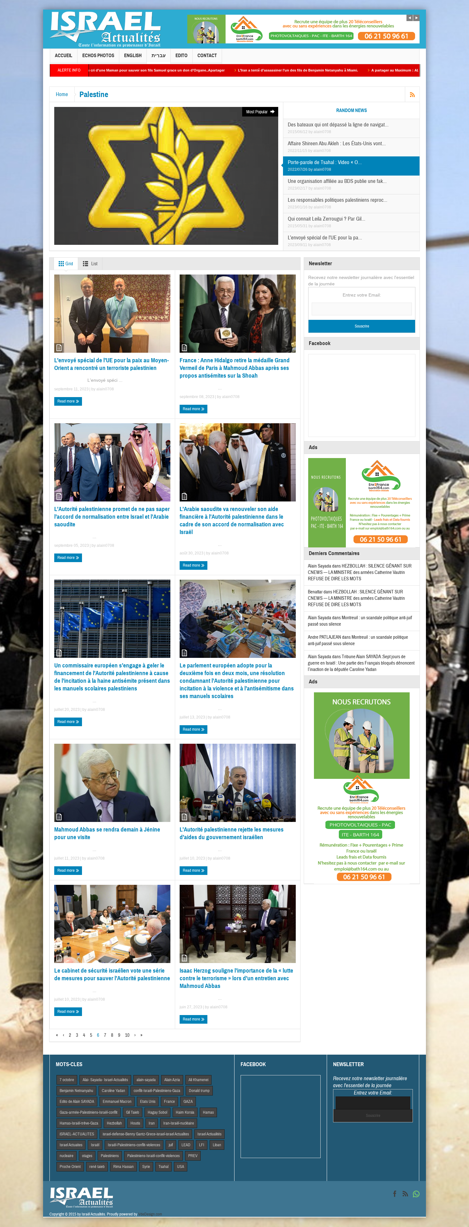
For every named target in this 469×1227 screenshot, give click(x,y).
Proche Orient (70, 1166)
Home (62, 94)
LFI (201, 1145)
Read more (66, 401)
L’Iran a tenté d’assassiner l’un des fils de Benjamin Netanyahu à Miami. (214, 70)
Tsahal (163, 1166)
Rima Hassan (123, 1166)
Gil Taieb (132, 1112)
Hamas (208, 1112)
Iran (152, 1123)
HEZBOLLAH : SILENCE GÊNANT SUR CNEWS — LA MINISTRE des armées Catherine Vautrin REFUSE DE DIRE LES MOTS (360, 572)
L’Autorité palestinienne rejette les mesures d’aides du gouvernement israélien (232, 833)
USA (180, 1166)
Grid (68, 264)
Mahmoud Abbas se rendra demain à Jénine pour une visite (107, 833)
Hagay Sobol (157, 1112)
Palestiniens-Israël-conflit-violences (153, 1155)
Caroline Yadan (113, 1090)
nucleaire (66, 1155)
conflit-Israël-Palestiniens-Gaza (157, 1090)
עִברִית (159, 55)
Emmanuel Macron (117, 1101)
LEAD (186, 1145)
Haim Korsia (185, 1112)
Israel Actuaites (71, 1145)
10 (127, 1035)
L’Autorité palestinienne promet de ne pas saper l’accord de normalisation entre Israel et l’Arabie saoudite (112, 516)
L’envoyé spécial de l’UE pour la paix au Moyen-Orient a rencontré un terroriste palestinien (111, 364)
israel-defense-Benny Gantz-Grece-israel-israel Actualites (146, 1134)
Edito (181, 55)
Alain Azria (172, 1079)
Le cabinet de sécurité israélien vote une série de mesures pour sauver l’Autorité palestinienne (112, 974)
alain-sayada (146, 1079)
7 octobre (67, 1079)
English (133, 55)
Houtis (135, 1123)
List (93, 264)
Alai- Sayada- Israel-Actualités (105, 1079)
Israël (95, 1145)
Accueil (63, 55)
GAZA (188, 1101)
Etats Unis (147, 1101)
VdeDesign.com (150, 1214)
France (169, 1101)
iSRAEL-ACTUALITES (77, 1134)
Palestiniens (110, 1155)
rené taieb (97, 1166)
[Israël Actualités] (105, 29)
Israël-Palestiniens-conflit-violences (134, 1145)
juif (171, 1145)
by (311, 132)
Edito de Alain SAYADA (77, 1101)
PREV (192, 1155)
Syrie (146, 1166)
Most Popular (257, 112)
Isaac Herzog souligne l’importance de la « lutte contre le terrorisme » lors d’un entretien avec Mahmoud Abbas (236, 978)
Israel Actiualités (209, 1134)
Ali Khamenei (198, 1079)
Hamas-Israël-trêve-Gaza (79, 1123)
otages (87, 1155)
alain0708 (322, 132)
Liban (217, 1145)
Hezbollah (114, 1123)
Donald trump (199, 1090)
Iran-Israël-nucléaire (178, 1123)
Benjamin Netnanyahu (76, 1090)
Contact (207, 55)
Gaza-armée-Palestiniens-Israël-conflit (88, 1112)
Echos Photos (98, 55)
